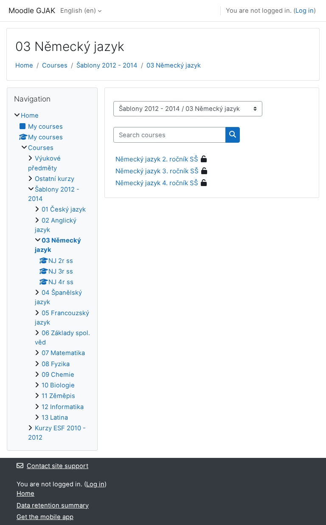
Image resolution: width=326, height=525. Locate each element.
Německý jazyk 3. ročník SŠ (157, 171)
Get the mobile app (45, 517)
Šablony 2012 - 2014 (107, 65)
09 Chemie (58, 374)
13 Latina (55, 417)
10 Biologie (58, 385)
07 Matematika (63, 353)
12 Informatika (63, 407)
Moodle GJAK (31, 10)
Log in (304, 10)
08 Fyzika (56, 364)
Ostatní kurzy (54, 179)
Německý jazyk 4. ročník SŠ (156, 183)
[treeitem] (52, 276)
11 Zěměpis (58, 396)
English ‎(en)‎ (78, 10)
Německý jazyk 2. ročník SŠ (156, 159)
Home (24, 65)
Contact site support (57, 466)
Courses (54, 65)
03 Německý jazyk (173, 65)
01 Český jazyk (64, 209)
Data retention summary (53, 505)
